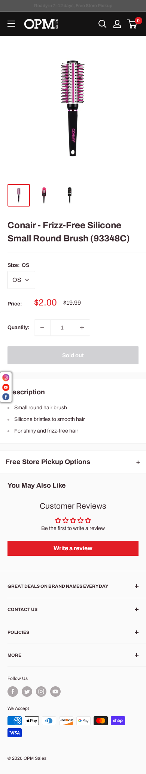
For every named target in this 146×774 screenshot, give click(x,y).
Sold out (73, 355)
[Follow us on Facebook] (12, 691)
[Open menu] (11, 24)
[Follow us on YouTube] (55, 691)
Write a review (73, 548)
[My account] (117, 24)
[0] (132, 23)
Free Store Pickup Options (48, 462)
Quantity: (18, 327)
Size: (18, 265)
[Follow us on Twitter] (27, 691)
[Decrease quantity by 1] (42, 327)
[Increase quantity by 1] (82, 327)
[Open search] (102, 24)
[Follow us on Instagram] (41, 691)
